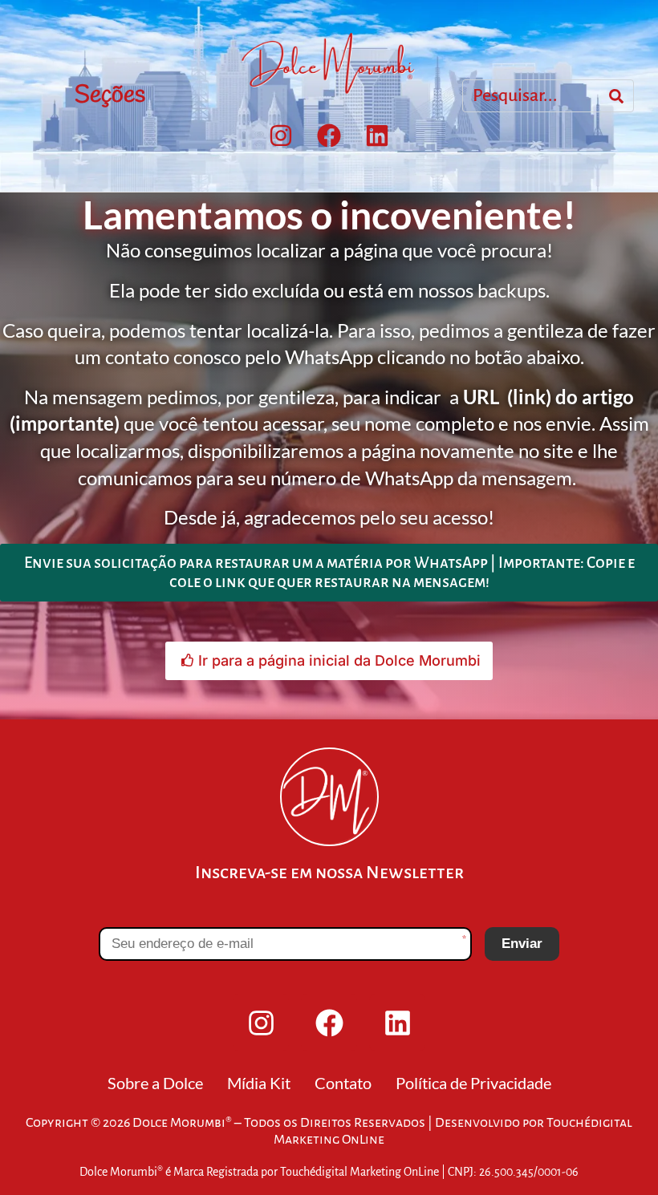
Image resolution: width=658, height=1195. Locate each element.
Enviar (522, 943)
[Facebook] (329, 135)
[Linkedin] (377, 135)
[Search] (616, 96)
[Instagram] (281, 135)
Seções (110, 95)
